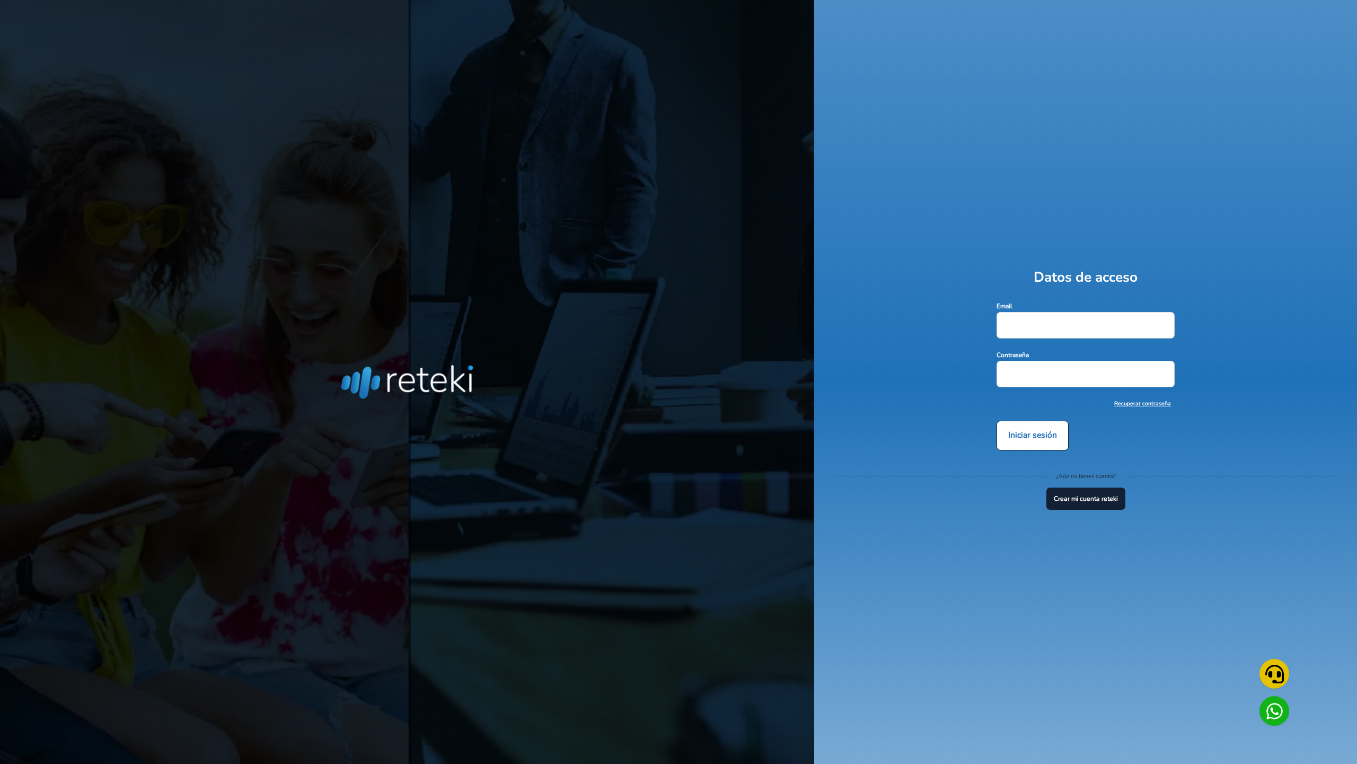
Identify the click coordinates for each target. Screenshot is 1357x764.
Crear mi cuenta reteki (1086, 498)
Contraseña (1013, 355)
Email (1004, 306)
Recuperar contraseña (1142, 403)
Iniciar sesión (1032, 435)
